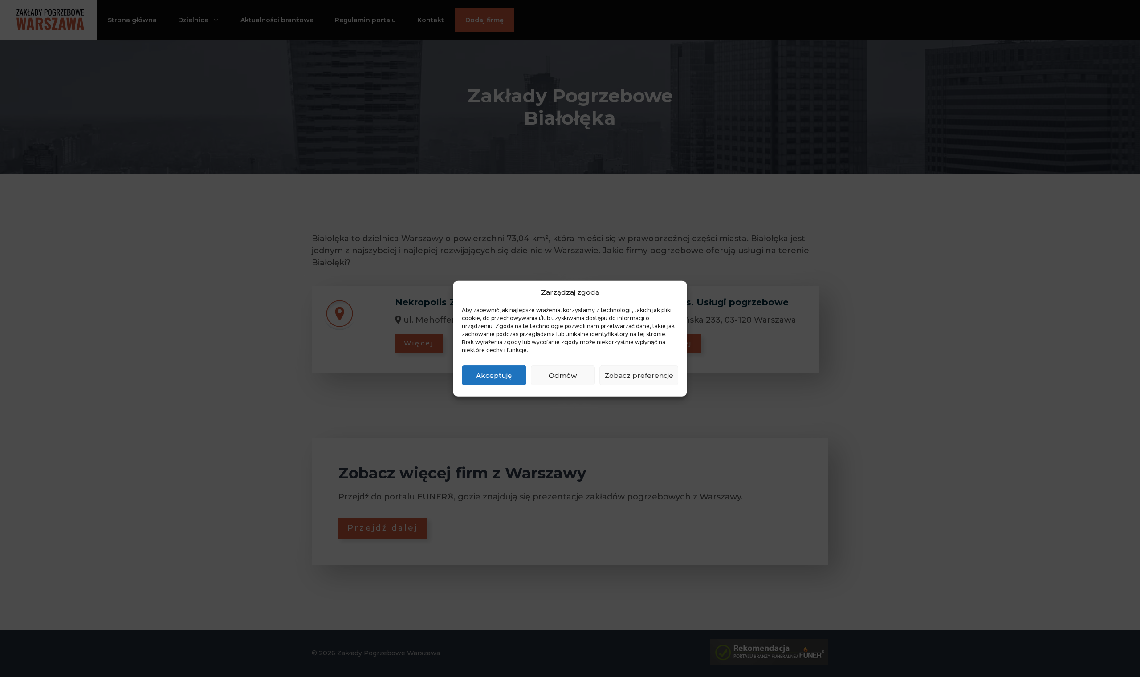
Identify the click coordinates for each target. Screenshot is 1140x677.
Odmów (563, 375)
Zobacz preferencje (638, 375)
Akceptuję (494, 375)
